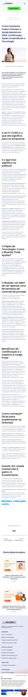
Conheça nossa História (9, 665)
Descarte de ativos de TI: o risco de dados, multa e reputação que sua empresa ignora (14, 607)
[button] (25, 3)
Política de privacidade (21, 675)
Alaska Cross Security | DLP (10, 640)
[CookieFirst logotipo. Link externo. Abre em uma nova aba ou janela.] (1, 677)
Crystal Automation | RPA (9, 642)
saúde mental (8, 188)
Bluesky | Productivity (8, 637)
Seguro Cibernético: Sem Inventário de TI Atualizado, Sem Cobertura (14, 577)
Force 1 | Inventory (7, 634)
